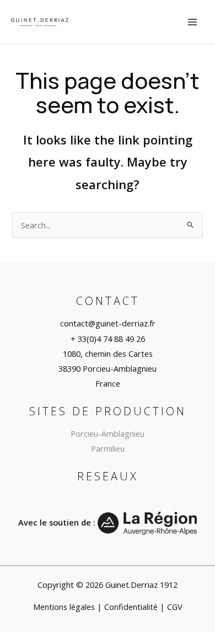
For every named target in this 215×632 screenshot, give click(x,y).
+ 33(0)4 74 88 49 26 (108, 338)
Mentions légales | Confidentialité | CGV (107, 606)
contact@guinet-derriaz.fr (107, 323)
